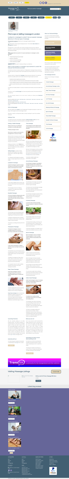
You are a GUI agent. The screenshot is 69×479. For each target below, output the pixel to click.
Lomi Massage (49, 98)
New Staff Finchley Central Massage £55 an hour (14, 30)
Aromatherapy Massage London (53, 86)
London (9, 42)
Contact (27, 2)
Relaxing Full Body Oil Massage (52, 107)
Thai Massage (49, 124)
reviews (18, 109)
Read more (11, 345)
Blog (21, 2)
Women (26, 17)
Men (19, 17)
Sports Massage (49, 111)
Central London (28, 99)
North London (17, 99)
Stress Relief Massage (51, 115)
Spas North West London (26, 468)
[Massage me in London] (14, 8)
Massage (16, 342)
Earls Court (9, 64)
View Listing (38, 380)
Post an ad (54, 17)
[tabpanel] (14, 396)
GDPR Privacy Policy (53, 460)
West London (34, 99)
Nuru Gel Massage (50, 103)
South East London (15, 100)
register (55, 62)
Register (15, 2)
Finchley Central (10, 31)
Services (48, 17)
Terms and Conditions (53, 461)
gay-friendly (13, 334)
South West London (39, 465)
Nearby (59, 17)
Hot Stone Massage (50, 94)
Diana (9, 52)
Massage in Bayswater (39, 468)
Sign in (10, 2)
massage (22, 75)
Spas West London (25, 467)
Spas (33, 17)
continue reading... (11, 418)
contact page (18, 91)
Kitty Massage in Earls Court (11, 63)
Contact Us (51, 463)
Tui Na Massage (49, 128)
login (48, 66)
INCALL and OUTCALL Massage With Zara (13, 41)
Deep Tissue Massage (50, 90)
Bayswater (10, 96)
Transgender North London (26, 473)
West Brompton (10, 53)
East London (38, 99)
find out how (29, 353)
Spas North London (25, 472)
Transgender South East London (27, 474)
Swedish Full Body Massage (52, 120)
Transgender (41, 17)
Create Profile (56, 371)
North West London (23, 99)
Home (12, 17)
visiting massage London (31, 119)
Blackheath (40, 95)
